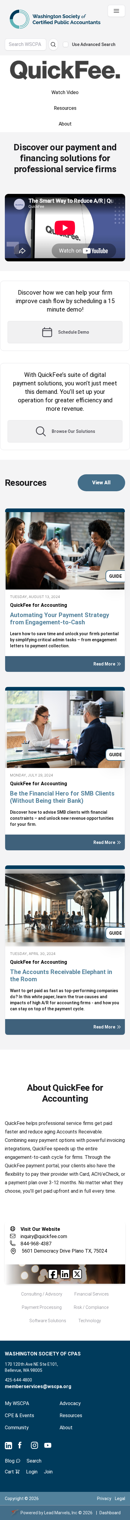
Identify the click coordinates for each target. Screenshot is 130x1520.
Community (17, 1427)
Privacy (104, 1498)
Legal (120, 1498)
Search (34, 1461)
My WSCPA (17, 1403)
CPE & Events (19, 1415)
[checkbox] (65, 44)
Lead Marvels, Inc (60, 1512)
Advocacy (70, 1403)
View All (101, 482)
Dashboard (110, 1512)
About (66, 1427)
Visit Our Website (40, 1229)
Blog (10, 1461)
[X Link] (77, 1274)
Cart (10, 1472)
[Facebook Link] (53, 1274)
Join (48, 1472)
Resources (71, 1415)
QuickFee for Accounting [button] (38, 605)
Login (31, 1472)
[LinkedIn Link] (65, 1274)
